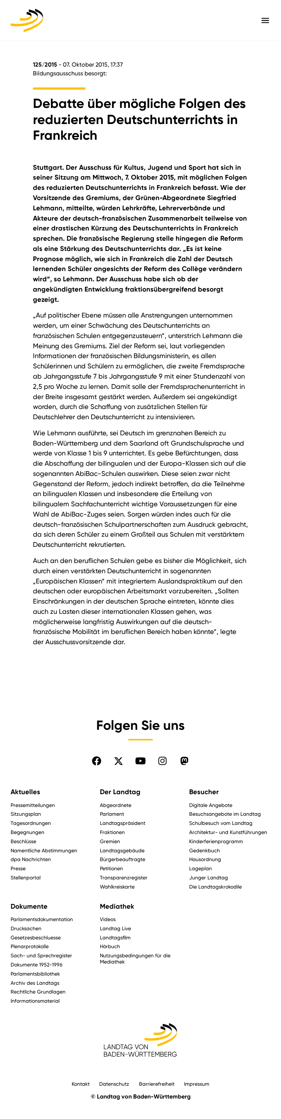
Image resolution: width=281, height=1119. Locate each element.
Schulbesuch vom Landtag (220, 823)
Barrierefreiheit (157, 1084)
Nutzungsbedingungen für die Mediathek (135, 958)
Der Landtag (120, 792)
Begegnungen (27, 832)
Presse (18, 868)
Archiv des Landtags (35, 983)
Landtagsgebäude (122, 850)
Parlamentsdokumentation (42, 919)
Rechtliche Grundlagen (38, 991)
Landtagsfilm (115, 937)
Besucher (204, 792)
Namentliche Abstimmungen (44, 850)
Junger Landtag (208, 877)
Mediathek (117, 906)
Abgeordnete (115, 805)
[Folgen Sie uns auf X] (118, 761)
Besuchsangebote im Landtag (225, 814)
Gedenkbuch (204, 850)
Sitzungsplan (26, 814)
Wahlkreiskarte (117, 886)
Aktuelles (25, 792)
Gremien (110, 841)
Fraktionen (112, 832)
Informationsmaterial (35, 1001)
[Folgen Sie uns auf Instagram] (162, 761)
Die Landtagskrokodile (215, 886)
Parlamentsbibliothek (35, 973)
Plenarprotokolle (30, 946)
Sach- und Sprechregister (41, 955)
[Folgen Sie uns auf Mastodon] (184, 761)
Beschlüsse (23, 841)
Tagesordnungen (31, 823)
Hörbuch (110, 946)
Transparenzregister (123, 877)
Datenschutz (114, 1084)
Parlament (112, 814)
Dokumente (29, 906)
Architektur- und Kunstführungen (228, 832)
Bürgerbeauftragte (122, 859)
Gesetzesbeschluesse (36, 937)
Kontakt (81, 1084)
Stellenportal (26, 877)
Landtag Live (115, 928)
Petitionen (111, 868)
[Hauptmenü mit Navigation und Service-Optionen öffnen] (265, 20)
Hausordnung (205, 859)
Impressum (196, 1084)
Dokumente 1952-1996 (37, 964)
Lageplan (200, 868)
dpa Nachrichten (31, 859)
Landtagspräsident (122, 823)
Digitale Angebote (210, 805)
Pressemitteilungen (33, 805)
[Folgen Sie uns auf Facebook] (97, 761)
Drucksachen (26, 928)
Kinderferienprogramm (216, 841)
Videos (108, 919)
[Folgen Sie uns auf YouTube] (140, 761)
